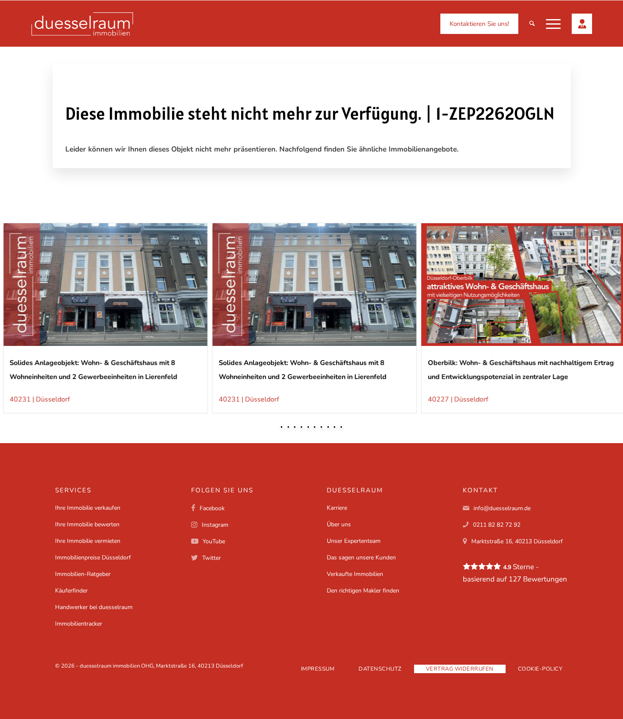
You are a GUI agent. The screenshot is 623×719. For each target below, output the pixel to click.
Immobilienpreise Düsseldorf (93, 557)
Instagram (215, 525)
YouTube (214, 541)
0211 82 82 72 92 (496, 525)
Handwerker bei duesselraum (94, 607)
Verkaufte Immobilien (355, 574)
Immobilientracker (78, 624)
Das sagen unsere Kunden (361, 557)
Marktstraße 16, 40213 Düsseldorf (517, 541)
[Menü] (553, 24)
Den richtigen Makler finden (363, 591)
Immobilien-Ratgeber (83, 574)
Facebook (212, 508)
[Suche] (532, 24)
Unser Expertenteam (354, 541)
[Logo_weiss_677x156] (82, 24)
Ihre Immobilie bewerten (87, 524)
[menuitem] (479, 24)
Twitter (211, 558)
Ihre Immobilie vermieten (87, 541)
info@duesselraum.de (502, 508)
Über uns (339, 524)
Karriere (337, 508)
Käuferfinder (71, 591)
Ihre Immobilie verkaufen (87, 508)
